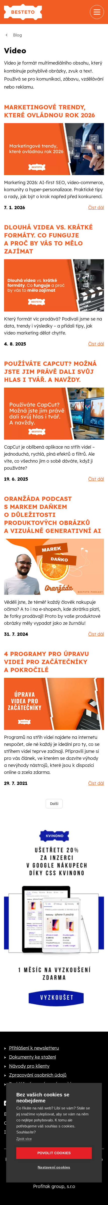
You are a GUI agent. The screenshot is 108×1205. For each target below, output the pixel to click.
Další (54, 803)
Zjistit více (24, 1139)
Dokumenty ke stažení (32, 1057)
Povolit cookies (54, 1153)
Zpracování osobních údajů (38, 1075)
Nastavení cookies (54, 1167)
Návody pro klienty (29, 1066)
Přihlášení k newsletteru (34, 1048)
